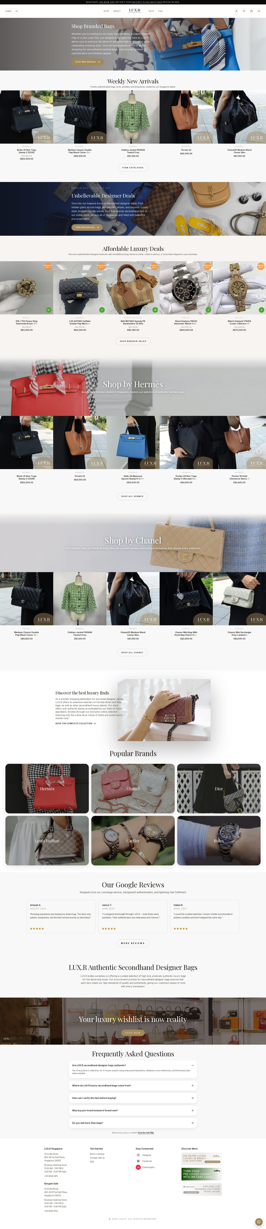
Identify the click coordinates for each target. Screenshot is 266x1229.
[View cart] (251, 11)
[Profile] (236, 11)
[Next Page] (259, 125)
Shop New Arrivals (85, 62)
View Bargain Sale (85, 227)
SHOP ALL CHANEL (132, 652)
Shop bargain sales (133, 341)
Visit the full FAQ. (146, 1132)
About (117, 11)
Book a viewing (97, 1154)
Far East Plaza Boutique (147, 2)
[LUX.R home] (134, 11)
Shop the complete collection (73, 723)
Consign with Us (97, 1158)
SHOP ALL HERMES (132, 496)
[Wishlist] (244, 11)
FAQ (160, 11)
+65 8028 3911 (107, 2)
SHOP (106, 11)
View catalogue (133, 168)
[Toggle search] (259, 11)
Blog (151, 11)
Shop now (133, 1033)
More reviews (133, 943)
